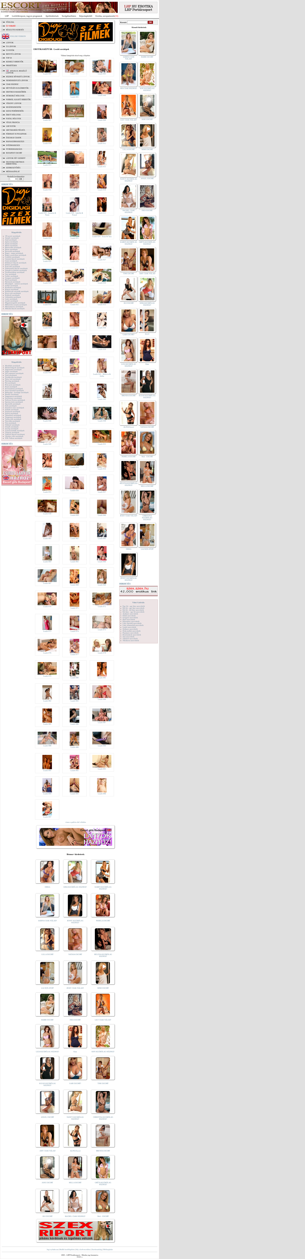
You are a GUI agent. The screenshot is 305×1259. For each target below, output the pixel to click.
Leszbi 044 (75, 399)
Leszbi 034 (47, 328)
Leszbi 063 (102, 538)
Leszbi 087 (102, 722)
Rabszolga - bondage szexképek (17, 392)
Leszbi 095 (75, 794)
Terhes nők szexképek (13, 419)
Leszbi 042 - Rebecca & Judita (102, 375)
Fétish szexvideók (129, 616)
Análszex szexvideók (130, 614)
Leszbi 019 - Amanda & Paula (47, 214)
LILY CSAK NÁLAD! (103, 1020)
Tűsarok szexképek (12, 432)
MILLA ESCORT (75, 1183)
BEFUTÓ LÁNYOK (13, 54)
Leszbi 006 (102, 95)
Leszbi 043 (47, 399)
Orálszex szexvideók (130, 629)
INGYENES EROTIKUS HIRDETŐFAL (15, 163)
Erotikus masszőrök (16, 92)
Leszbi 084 (102, 699)
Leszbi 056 (75, 490)
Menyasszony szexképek (14, 307)
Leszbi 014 (75, 165)
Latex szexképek (11, 299)
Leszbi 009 (102, 120)
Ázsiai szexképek (11, 244)
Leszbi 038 (75, 351)
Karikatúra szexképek (13, 287)
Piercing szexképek (12, 381)
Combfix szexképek (12, 257)
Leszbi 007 (47, 120)
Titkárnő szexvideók (130, 639)
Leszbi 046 (47, 421)
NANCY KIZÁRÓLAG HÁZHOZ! (75, 1118)
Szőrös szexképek (11, 413)
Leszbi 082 (47, 701)
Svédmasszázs (13, 145)
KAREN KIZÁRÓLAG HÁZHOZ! (103, 888)
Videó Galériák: (138, 602)
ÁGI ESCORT (47, 1216)
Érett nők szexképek (12, 266)
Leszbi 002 (75, 74)
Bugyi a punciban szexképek (15, 255)
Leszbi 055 (47, 492)
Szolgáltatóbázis (69, 16)
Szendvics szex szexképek (14, 408)
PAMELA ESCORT (103, 921)
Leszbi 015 (102, 167)
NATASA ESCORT (75, 954)
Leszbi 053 (75, 467)
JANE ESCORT (47, 1183)
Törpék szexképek (12, 427)
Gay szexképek (10, 274)
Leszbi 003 (102, 74)
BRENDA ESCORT (103, 1151)
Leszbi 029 (75, 283)
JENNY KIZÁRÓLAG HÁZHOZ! (75, 922)
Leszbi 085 (47, 724)
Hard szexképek (11, 280)
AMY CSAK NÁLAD (47, 1151)
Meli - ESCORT (103, 1216)
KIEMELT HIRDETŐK (14, 62)
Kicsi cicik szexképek (13, 293)
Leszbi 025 (47, 261)
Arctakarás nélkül (15, 130)
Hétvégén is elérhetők (17, 88)
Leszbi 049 (47, 444)
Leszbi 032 (75, 304)
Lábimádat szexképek (13, 297)
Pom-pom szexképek (12, 385)
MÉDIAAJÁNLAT (13, 171)
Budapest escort (14, 153)
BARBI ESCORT (47, 1020)
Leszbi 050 (75, 446)
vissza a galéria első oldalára (75, 822)
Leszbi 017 (75, 190)
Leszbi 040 (47, 372)
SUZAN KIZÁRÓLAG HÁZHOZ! (47, 1084)
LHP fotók (11, 126)
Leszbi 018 (102, 190)
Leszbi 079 (47, 676)
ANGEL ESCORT (47, 1117)
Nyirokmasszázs (14, 149)
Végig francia (13, 122)
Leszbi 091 (47, 770)
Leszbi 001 (47, 74)
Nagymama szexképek (13, 369)
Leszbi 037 (47, 349)
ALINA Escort (75, 1151)
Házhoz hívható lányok (18, 77)
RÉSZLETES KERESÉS (15, 30)
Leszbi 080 (75, 678)
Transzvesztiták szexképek (14, 430)
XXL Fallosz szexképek (13, 438)
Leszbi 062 (75, 538)
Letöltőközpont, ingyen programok (27, 16)
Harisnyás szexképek (12, 282)
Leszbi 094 (47, 794)
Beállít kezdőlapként (67, 1249)
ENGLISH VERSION (18, 36)
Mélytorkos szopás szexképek (16, 305)
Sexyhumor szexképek (13, 398)
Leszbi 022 (47, 238)
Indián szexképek (11, 286)
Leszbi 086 (75, 724)
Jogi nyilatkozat (52, 1249)
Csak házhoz (12, 84)
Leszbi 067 (47, 583)
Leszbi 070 (47, 606)
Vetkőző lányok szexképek (15, 434)
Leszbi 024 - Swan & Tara (102, 236)
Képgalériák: (17, 232)
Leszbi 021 (102, 213)
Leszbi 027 (102, 260)
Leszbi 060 (102, 515)
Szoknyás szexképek (12, 411)
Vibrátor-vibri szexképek (14, 436)
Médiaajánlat (108, 1249)
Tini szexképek (10, 423)
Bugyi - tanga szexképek (14, 253)
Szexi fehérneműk (15, 111)
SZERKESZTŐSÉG (13, 168)
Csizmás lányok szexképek (15, 259)
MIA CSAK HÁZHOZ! (128, 88)
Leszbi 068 (75, 585)
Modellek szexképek (12, 366)
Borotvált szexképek (12, 251)
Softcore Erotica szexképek (15, 400)
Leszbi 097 (47, 817)
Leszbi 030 (102, 283)
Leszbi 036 (102, 328)
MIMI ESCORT (103, 988)
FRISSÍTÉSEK (11, 65)
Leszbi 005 (75, 97)
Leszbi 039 (102, 349)
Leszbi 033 (102, 304)
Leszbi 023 (75, 238)
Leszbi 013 (47, 165)
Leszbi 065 (75, 562)
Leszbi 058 (47, 514)
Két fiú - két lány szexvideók (133, 610)
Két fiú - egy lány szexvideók (133, 608)
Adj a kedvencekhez (83, 1249)
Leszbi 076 (47, 653)
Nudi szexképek (11, 375)
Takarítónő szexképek (13, 415)
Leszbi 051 (102, 444)
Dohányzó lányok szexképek (15, 263)
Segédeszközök (13, 107)
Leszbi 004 (47, 97)
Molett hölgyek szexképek (14, 368)
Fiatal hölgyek (13, 119)
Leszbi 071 (75, 608)
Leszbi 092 (75, 770)
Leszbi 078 (102, 653)
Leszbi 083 (75, 701)
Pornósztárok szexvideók (132, 635)
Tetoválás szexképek (12, 421)
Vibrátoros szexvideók (131, 640)
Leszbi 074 (75, 631)
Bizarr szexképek (11, 249)
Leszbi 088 (47, 746)
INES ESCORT (75, 1020)
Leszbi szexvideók (129, 627)
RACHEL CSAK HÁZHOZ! (75, 1216)
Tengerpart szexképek (13, 417)
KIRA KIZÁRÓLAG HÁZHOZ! (75, 887)
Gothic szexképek (11, 276)
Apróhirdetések (52, 16)
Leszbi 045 (102, 399)
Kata (75, 1052)
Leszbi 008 (75, 119)
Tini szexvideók (128, 637)
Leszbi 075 (102, 630)
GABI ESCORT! (75, 1083)
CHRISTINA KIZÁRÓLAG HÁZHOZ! (103, 1118)
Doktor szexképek (11, 265)
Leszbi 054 (102, 469)
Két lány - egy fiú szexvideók (133, 612)
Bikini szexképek (11, 245)
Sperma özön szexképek (14, 402)
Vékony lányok (13, 103)
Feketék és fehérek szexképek (16, 270)
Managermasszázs (15, 141)
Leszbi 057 (102, 492)
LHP (7, 16)
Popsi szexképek (11, 387)
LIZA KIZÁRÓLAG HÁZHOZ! (47, 1052)
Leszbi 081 (102, 678)
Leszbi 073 (47, 631)
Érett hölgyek (13, 115)
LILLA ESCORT (47, 954)
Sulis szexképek (11, 406)
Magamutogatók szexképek (15, 303)
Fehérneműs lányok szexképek (16, 268)
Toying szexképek (11, 429)
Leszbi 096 (102, 794)
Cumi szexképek (11, 261)
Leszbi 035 (75, 328)
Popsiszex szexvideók (131, 633)
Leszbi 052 (47, 469)
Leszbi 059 (75, 515)
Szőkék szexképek (12, 410)
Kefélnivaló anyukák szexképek (17, 291)
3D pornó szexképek (12, 236)
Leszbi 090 (102, 746)
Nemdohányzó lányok (17, 80)
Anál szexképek (11, 240)
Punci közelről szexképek (14, 390)
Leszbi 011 (75, 143)
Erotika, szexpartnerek (105, 16)
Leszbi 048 (102, 421)
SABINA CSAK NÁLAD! (47, 921)
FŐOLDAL (10, 22)
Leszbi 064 (47, 562)
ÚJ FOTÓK (10, 50)
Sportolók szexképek (12, 404)
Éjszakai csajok (13, 138)
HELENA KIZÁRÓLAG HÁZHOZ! (103, 955)
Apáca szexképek (11, 242)
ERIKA (47, 887)
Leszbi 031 (47, 304)
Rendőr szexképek (12, 394)
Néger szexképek (11, 371)
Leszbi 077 (75, 654)
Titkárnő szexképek (12, 425)
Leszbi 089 (75, 747)
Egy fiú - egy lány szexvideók (134, 606)
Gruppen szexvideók (130, 618)
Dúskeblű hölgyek (15, 96)
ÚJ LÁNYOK (11, 46)
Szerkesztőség (97, 1249)
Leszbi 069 (102, 585)
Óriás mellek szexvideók (132, 631)
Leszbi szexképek (11, 301)
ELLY (147, 334)
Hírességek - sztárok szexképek (16, 284)
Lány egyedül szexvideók (132, 623)
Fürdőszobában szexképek (14, 272)
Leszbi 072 (102, 606)
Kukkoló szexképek (12, 295)
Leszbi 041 (75, 374)
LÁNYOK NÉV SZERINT (15, 158)
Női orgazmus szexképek (14, 373)
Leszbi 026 (75, 261)
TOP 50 (9, 58)
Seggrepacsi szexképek (13, 396)
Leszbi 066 (102, 562)
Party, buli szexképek (13, 379)
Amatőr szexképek (12, 238)
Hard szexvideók (129, 619)
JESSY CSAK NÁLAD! (75, 988)
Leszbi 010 (47, 143)
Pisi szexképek (10, 383)
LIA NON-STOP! (47, 988)
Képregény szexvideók (131, 621)
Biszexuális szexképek (13, 247)
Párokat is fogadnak (16, 134)
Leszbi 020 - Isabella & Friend (74, 214)
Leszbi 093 (102, 769)
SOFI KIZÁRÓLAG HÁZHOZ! (103, 1052)
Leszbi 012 (102, 143)
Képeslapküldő (85, 16)
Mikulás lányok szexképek (15, 308)
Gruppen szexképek (12, 278)
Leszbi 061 (47, 538)
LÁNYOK (10, 43)
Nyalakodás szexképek (13, 377)
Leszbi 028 (47, 283)
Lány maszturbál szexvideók (133, 625)
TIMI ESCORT (103, 1083)
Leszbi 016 (47, 190)
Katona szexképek (11, 289)
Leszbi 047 (75, 422)
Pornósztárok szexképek (14, 389)
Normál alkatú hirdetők (18, 99)
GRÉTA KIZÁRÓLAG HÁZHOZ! (103, 1183)
